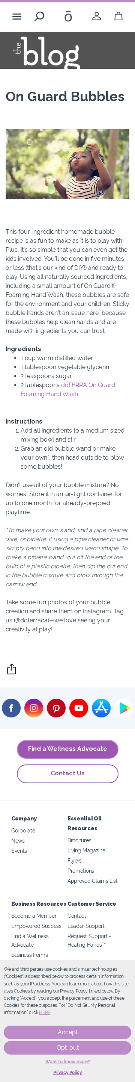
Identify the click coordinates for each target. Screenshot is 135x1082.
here (44, 1012)
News (18, 840)
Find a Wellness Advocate (67, 748)
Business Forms (29, 955)
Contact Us (68, 773)
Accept (68, 1032)
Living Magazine (86, 850)
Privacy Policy (67, 1072)
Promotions (81, 870)
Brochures (79, 840)
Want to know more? (67, 1061)
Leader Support (86, 926)
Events (19, 850)
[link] (96, 16)
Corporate (23, 830)
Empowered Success (36, 926)
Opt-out (68, 1047)
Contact (77, 916)
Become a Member (33, 916)
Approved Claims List (93, 881)
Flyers (75, 860)
